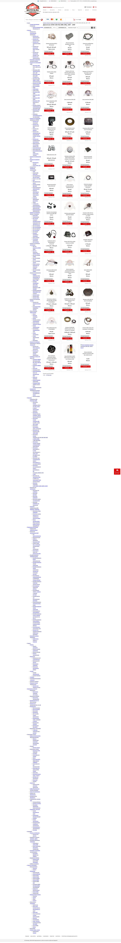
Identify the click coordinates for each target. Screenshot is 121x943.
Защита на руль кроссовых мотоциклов (36, 786)
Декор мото (35, 772)
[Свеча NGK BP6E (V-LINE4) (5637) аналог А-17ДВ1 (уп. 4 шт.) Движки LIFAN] (69, 349)
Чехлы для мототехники (35, 791)
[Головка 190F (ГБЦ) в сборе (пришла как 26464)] (69, 234)
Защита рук (32, 783)
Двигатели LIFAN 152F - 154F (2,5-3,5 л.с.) (37, 67)
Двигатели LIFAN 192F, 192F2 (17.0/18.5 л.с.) (36, 76)
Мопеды (32, 644)
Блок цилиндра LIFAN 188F (87, 99)
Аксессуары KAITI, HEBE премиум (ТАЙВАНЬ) (36, 761)
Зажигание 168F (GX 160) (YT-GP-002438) (51, 270)
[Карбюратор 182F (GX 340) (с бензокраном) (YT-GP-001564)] (69, 292)
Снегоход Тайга (36, 297)
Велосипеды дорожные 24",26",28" (35, 693)
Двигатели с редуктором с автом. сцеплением (37, 427)
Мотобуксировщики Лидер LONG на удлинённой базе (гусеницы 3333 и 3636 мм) (37, 622)
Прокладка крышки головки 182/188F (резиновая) (88, 186)
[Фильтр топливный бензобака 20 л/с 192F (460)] (69, 36)
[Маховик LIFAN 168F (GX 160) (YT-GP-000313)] (88, 292)
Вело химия (35, 711)
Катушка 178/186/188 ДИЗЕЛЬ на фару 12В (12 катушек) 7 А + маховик (70, 329)
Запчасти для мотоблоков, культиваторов (33, 169)
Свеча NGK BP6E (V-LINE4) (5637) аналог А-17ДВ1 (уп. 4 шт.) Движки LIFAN (69, 358)
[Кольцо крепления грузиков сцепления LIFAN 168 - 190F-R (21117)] (88, 346)
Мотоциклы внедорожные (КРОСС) (36, 668)
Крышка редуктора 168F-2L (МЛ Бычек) (51, 44)
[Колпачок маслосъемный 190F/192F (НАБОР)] (69, 206)
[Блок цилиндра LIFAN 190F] (69, 93)
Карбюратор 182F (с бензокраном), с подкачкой (52, 242)
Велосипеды (32, 690)
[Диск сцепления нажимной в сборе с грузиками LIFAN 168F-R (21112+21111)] (51, 349)
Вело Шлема (32, 928)
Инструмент (29, 831)
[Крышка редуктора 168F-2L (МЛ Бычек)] (51, 37)
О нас (73, 10)
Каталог (44, 10)
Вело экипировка (33, 866)
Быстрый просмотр (48, 51)
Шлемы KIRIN (35, 891)
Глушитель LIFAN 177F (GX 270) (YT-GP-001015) (88, 129)
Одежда (34, 869)
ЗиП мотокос (35, 231)
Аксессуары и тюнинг (34, 749)
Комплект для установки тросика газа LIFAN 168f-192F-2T (51, 214)
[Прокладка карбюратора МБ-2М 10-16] (88, 37)
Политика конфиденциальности (69, 936)
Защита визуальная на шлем (36, 812)
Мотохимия (35, 340)
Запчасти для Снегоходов (35, 272)
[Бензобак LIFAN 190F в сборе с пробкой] (88, 233)
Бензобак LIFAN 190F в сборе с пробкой (88, 240)
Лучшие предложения (34, 24)
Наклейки (35, 753)
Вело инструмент (36, 709)
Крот (34, 180)
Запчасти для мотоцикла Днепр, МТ (36, 44)
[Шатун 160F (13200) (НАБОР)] (88, 262)
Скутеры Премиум (36, 675)
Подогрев (35, 830)
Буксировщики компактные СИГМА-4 (36, 587)
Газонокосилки (36, 217)
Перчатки (35, 868)
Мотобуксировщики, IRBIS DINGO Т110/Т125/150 (37, 292)
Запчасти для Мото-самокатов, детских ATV (36, 348)
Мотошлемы (32, 871)
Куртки (34, 927)
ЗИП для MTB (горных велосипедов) (36, 715)
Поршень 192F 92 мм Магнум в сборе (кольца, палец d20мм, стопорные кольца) (70, 73)
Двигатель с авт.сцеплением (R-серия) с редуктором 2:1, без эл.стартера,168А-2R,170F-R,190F (38, 470)
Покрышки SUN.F (36, 369)
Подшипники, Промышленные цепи (36, 330)
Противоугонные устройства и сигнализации (36, 824)
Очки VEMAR (35, 925)
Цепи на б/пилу (36, 237)
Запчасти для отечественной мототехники (33, 33)
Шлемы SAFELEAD (36, 874)
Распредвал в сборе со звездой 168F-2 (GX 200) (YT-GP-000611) (52, 301)
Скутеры (31, 671)
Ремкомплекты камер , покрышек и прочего (36, 720)
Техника (29, 643)
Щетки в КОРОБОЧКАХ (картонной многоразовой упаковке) (36, 741)
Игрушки (32, 746)
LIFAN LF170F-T (36, 90)
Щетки (34, 758)
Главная (27, 936)
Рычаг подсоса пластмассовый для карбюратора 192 (70, 186)
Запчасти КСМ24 (36, 396)
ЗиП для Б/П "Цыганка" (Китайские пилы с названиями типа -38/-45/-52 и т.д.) (37, 221)
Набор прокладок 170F (51, 154)
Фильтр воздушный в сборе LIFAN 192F (51, 185)
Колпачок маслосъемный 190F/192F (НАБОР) (69, 214)
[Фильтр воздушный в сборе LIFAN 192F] (51, 177)
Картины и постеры (37, 803)
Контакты (94, 10)
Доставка (67, 10)
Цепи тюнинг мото (36, 149)
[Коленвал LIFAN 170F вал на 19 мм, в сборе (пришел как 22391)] (88, 206)
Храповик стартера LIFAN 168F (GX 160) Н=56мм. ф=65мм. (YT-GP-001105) (70, 158)
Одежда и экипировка (32, 865)
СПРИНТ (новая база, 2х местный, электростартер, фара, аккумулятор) (36, 546)
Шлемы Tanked (36, 877)
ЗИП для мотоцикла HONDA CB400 (37, 248)
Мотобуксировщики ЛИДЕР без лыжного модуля (37, 583)
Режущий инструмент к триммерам (35, 235)
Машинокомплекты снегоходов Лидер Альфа (37, 604)
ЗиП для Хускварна (37, 227)
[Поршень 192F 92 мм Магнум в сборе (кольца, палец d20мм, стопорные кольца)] (69, 64)
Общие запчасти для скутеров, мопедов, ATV (36, 145)
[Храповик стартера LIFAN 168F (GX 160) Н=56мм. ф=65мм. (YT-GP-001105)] (69, 149)
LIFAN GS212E (35, 89)
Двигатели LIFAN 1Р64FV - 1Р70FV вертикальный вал (37, 80)
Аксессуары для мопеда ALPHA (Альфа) (36, 770)
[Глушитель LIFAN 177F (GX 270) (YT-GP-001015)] (88, 121)
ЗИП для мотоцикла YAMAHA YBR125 (36, 252)
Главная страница (46, 23)
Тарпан (34, 202)
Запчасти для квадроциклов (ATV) (36, 126)
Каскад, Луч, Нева (37, 178)
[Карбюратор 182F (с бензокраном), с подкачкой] (51, 234)
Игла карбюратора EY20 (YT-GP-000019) (51, 328)
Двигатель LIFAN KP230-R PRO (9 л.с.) (36, 111)
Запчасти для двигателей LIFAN (64, 23)
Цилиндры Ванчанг (37, 147)
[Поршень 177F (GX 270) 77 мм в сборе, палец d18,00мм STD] (88, 64)
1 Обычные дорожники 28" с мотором (36, 732)
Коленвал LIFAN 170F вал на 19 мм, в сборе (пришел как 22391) (87, 214)
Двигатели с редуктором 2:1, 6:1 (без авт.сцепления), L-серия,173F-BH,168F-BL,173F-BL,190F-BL (36, 452)
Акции (28, 23)
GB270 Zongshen (36, 86)
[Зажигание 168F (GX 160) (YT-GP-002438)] (51, 262)
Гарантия (80, 10)
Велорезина (35, 712)
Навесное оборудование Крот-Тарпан (36, 199)
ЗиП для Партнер (36, 225)
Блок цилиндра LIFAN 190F (69, 99)
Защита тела (35, 905)
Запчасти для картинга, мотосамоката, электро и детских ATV (35, 343)
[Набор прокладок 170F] (51, 148)
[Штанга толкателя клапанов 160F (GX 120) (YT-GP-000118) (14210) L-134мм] (69, 262)
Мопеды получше (36, 652)
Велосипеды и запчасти (32, 688)
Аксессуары (35, 215)
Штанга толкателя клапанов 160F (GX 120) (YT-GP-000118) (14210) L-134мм (70, 271)
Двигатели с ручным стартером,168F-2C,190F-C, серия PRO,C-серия (36, 421)
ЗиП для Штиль (36, 230)
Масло (34, 314)
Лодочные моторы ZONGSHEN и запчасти (36, 308)
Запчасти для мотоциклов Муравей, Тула (36, 54)
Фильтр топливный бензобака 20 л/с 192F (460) (69, 44)
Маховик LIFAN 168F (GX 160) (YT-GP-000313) (88, 300)
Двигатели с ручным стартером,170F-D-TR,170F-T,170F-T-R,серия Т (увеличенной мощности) (36, 407)
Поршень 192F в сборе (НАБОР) (51, 72)
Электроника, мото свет (35, 809)
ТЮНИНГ (34, 781)
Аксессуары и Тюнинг (31, 734)
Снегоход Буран (36, 294)
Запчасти (29, 30)
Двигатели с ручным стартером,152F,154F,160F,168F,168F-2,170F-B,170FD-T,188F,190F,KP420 (40, 437)
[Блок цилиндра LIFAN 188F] (88, 93)
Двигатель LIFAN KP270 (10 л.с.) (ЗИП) (36, 102)
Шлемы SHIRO (36, 875)
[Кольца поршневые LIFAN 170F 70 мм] (51, 94)
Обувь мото (35, 912)
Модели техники (36, 747)
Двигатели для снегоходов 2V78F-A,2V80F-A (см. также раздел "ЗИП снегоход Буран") (37, 478)
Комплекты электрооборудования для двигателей (37, 116)
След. (50, 375)
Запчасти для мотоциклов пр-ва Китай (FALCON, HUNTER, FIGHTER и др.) (36, 134)
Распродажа (32, 25)
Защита (34, 897)
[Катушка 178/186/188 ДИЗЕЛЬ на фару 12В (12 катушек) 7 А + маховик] (69, 321)
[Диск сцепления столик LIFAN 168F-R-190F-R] (69, 121)
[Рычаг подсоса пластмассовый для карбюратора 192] (69, 178)
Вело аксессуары (36, 708)
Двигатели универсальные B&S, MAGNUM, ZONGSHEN (34, 508)
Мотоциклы (32, 656)
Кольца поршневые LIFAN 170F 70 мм (51, 101)
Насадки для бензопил (35, 833)
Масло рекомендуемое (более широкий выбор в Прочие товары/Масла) (36, 522)
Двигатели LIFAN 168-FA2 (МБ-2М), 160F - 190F (36, 72)
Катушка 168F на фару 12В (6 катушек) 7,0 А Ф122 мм (88, 328)
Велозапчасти (33, 706)
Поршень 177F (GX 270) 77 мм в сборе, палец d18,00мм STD (88, 73)
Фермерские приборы (34, 858)
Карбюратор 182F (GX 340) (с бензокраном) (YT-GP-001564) (69, 300)
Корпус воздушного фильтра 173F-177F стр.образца (52, 129)
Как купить (52, 10)
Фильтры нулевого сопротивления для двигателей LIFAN (37, 107)
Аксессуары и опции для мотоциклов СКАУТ (37, 552)
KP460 (34, 87)
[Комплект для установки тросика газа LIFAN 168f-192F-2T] (51, 205)
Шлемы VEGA (35, 893)
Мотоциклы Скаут (36, 537)
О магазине (45, 936)
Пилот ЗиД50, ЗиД (36, 165)
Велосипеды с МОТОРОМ (35, 728)
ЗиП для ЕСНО (36, 242)
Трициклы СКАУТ (36, 541)
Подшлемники (36, 919)
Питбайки (32, 677)
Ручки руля (35, 780)
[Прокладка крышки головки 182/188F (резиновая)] (88, 177)
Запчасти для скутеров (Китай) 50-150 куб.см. (36, 141)
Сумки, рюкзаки (36, 921)
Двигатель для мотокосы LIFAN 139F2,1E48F (36, 432)
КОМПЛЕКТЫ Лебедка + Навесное (35, 640)
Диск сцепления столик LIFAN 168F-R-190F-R (70, 129)
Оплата (59, 10)
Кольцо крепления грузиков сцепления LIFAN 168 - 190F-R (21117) (88, 354)
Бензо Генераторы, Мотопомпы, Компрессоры (37, 848)
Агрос (34, 171)
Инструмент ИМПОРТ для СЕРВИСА (35, 855)
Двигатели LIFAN (33, 400)
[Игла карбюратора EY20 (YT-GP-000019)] (51, 321)
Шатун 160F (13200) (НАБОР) (88, 270)
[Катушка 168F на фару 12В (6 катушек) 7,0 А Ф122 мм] (88, 321)
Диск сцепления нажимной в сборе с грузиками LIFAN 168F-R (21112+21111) (51, 358)
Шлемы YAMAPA (36, 878)
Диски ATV (35, 368)
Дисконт (87, 10)
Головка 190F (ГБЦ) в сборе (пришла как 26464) (69, 242)
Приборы (35, 818)
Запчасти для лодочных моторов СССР (37, 304)
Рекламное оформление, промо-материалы (36, 807)
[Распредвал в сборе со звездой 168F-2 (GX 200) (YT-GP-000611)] (51, 292)
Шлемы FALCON (36, 872)
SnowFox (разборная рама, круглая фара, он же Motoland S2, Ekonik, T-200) (36, 277)
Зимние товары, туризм (35, 930)
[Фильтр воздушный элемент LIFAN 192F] (88, 149)
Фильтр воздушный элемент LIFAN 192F (88, 157)
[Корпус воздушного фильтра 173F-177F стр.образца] (51, 121)
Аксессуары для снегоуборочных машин (36, 393)
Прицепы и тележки (34, 681)
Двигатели (29, 397)
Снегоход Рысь (36, 296)
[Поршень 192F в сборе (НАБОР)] (51, 64)
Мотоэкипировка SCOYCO (35, 894)
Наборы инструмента (34, 863)
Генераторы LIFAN (33, 399)
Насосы (34, 318)
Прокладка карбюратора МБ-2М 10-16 (88, 44)
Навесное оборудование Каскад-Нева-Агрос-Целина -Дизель (36, 193)
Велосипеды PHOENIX (34, 696)
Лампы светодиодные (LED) (36, 338)
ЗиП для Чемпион (36, 228)
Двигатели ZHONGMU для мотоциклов (36, 504)
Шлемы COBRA (36, 880)
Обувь (34, 899)
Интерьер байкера (36, 802)
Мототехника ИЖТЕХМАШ (32, 527)
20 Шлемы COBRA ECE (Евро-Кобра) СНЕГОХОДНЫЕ (36, 886)
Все (48, 375)
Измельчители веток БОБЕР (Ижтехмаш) (36, 861)
